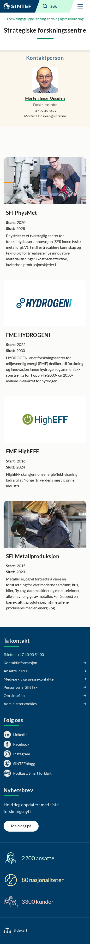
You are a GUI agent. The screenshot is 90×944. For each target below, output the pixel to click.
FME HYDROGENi (28, 335)
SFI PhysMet (21, 212)
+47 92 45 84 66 (45, 111)
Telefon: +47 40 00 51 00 (24, 654)
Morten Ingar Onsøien (45, 98)
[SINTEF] (17, 6)
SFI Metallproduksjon (32, 556)
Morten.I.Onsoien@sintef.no (45, 116)
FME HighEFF (22, 451)
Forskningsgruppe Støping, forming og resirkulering (45, 19)
